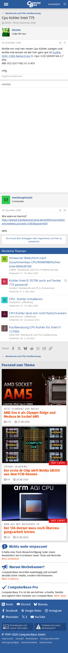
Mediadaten (32, 638)
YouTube (40, 617)
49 (8, 479)
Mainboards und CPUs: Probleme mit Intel (38, 269)
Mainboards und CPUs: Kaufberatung (39, 334)
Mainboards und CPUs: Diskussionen (37, 288)
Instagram (55, 610)
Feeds (9, 604)
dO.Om (8, 22)
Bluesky (43, 604)
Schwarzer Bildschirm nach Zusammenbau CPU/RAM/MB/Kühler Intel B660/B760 (35, 262)
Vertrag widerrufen (49, 638)
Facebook (12, 610)
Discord (25, 604)
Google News (33, 610)
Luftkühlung (27, 302)
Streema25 (14, 302)
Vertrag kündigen (10, 642)
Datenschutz (45, 642)
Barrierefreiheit (29, 642)
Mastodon (12, 617)
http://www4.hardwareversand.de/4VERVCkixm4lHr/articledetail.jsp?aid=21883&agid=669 (33, 221)
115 (8, 421)
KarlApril (13, 288)
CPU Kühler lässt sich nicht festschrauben (38, 313)
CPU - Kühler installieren (26, 299)
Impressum (7, 638)
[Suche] (65, 4)
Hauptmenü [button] (6, 4)
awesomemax (16, 316)
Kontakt (20, 638)
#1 (65, 42)
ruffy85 (12, 269)
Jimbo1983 (14, 334)
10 (8, 537)
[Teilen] (60, 43)
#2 (65, 210)
